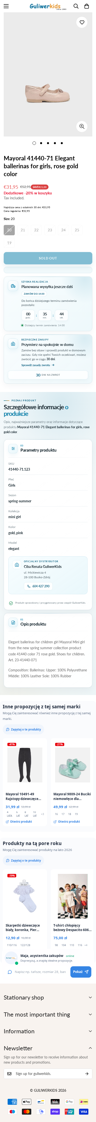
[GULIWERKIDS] (48, 6)
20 (9, 230)
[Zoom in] (81, 126)
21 (23, 230)
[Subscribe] (86, 1074)
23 (50, 230)
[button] (86, 6)
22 (36, 230)
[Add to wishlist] (81, 22)
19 (9, 242)
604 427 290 (40, 586)
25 (77, 230)
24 (63, 230)
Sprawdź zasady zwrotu (35, 365)
